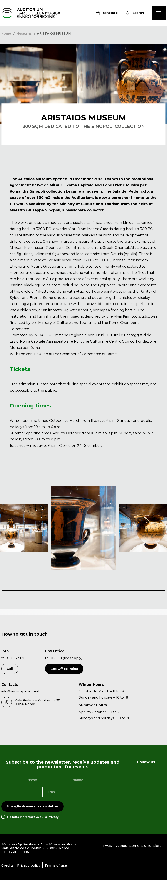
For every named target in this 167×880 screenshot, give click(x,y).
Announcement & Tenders (138, 846)
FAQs (107, 846)
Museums (24, 33)
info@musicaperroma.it (20, 691)
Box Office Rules (64, 669)
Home (6, 33)
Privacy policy (29, 865)
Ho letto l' (32, 817)
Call (10, 669)
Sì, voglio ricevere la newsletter (32, 806)
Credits (7, 865)
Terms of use (55, 865)
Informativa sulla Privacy (40, 817)
